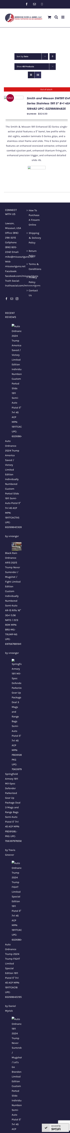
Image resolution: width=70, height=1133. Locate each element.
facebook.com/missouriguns (21, 276)
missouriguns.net (15, 266)
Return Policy (33, 253)
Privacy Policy (33, 280)
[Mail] (11, 298)
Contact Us (33, 293)
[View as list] (37, 75)
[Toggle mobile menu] (63, 17)
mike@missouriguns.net (19, 256)
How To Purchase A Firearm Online (34, 217)
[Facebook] (6, 298)
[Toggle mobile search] (56, 17)
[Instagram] (17, 298)
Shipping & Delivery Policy (35, 238)
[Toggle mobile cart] (49, 17)
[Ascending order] (52, 56)
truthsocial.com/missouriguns (22, 285)
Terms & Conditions (35, 266)
